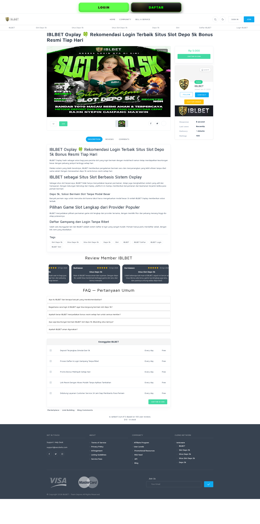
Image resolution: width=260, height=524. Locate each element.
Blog (136, 463)
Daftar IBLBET (205, 27)
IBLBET (12, 27)
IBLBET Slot (56, 247)
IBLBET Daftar (140, 242)
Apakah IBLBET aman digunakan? (63, 329)
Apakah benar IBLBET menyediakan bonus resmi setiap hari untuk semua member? (85, 314)
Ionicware (181, 442)
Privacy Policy (97, 446)
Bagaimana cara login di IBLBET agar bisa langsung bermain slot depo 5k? (81, 307)
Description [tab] (94, 139)
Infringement (97, 450)
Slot (177, 27)
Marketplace (53, 410)
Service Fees (96, 459)
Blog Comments (85, 410)
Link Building (68, 410)
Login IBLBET (242, 27)
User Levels (139, 446)
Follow (186, 94)
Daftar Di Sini (158, 402)
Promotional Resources (144, 450)
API (135, 459)
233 (63, 124)
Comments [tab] (124, 139)
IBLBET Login (156, 242)
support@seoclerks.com (57, 447)
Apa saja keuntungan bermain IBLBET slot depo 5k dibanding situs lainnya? (81, 322)
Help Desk (59, 442)
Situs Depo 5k (78, 27)
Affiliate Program (141, 442)
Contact (202, 95)
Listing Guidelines (98, 455)
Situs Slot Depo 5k (119, 27)
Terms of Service (98, 442)
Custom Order (194, 102)
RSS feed (138, 455)
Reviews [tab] (109, 139)
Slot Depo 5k (41, 27)
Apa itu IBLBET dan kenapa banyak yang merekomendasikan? (75, 299)
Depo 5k (155, 27)
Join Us (152, 478)
